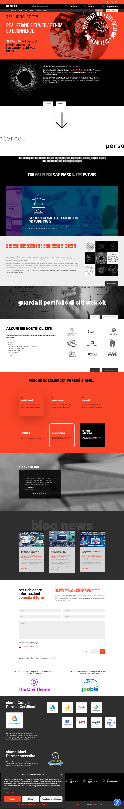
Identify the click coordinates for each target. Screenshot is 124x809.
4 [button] (39, 493)
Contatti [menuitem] (24, 1)
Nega (30, 799)
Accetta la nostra (28, 646)
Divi (28, 556)
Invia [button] (102, 651)
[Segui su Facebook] (107, 1)
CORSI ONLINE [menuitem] (38, 10)
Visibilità (40, 556)
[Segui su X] (111, 1)
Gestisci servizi (9, 792)
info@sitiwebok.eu (112, 7)
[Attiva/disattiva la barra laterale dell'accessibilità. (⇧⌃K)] (117, 802)
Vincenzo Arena (25, 555)
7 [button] (45, 493)
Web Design (23, 557)
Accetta (12, 799)
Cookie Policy (22, 804)
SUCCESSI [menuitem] (31, 10)
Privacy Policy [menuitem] (9, 1)
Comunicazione (24, 556)
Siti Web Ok (96, 804)
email (108, 4)
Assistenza (67, 555)
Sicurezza (84, 556)
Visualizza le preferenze (51, 799)
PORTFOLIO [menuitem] (45, 10)
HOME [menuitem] (7, 10)
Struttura (36, 556)
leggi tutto (24, 568)
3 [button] (37, 493)
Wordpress (28, 557)
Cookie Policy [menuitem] (17, 1)
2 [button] (35, 493)
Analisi (36, 555)
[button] (61, 774)
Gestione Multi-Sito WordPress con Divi (58, 552)
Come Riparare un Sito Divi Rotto (91, 552)
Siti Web (31, 556)
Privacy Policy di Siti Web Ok (37, 804)
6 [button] (43, 493)
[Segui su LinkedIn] (116, 1)
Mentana (90, 4)
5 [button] (41, 493)
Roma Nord (72, 4)
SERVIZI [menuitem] (12, 10)
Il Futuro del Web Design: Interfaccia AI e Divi (30, 552)
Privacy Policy (32, 646)
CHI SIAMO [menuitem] (20, 10)
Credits (77, 804)
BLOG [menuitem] (26, 10)
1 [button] (33, 493)
